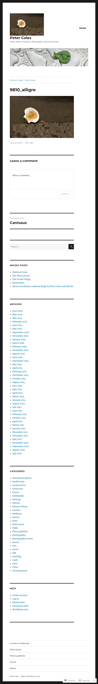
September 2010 (20, 446)
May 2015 (17, 364)
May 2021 (17, 328)
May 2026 (17, 314)
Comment (65, 194)
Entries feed (18, 602)
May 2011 (17, 439)
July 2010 (16, 453)
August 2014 (18, 382)
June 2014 (17, 385)
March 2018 (18, 343)
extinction (17, 488)
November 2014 (20, 375)
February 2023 (19, 321)
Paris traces (18, 524)
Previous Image (16, 80)
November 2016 (20, 350)
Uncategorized (19, 570)
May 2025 (17, 318)
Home (13, 662)
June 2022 (17, 325)
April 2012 (17, 421)
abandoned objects (22, 478)
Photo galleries (20, 531)
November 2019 (20, 336)
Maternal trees (19, 272)
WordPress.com (20, 609)
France (15, 492)
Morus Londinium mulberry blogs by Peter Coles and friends (42, 286)
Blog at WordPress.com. (30, 676)
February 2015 (19, 371)
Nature (15, 517)
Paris (14, 520)
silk (14, 553)
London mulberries (19, 643)
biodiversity (18, 481)
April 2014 (17, 393)
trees (14, 563)
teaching (16, 556)
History (16, 503)
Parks (15, 528)
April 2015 (17, 368)
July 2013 (16, 407)
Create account (19, 595)
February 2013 (19, 414)
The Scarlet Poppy (21, 279)
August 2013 (18, 403)
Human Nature (19, 506)
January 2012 (18, 428)
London (16, 510)
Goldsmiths (18, 496)
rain (14, 545)
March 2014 (18, 396)
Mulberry (17, 513)
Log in (15, 598)
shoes (15, 549)
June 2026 (17, 311)
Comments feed (20, 606)
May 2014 (17, 389)
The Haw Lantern (21, 275)
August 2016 (18, 353)
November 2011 (20, 435)
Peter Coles (20, 38)
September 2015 (20, 360)
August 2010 (18, 450)
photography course (22, 538)
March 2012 (18, 425)
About (13, 668)
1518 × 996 (29, 143)
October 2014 (19, 378)
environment (19, 485)
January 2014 (18, 400)
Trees (15, 567)
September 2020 (20, 332)
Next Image (30, 80)
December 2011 (19, 432)
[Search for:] (39, 246)
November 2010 (20, 442)
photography (19, 535)
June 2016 (17, 357)
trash (15, 560)
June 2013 (17, 410)
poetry (15, 542)
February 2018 (19, 346)
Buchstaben (18, 282)
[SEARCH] (71, 246)
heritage (16, 499)
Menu (82, 28)
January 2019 (19, 339)
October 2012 (19, 418)
